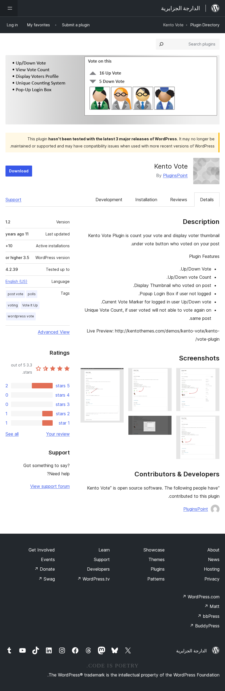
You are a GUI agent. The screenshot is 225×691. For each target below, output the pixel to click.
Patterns (156, 579)
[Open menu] (9, 8)
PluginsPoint (175, 175)
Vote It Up (30, 305)
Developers (98, 569)
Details (207, 199)
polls (32, 294)
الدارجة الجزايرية (191, 650)
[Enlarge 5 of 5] (116, 375)
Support (13, 199)
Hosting (212, 569)
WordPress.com (201, 596)
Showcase (154, 550)
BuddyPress (205, 626)
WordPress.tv (93, 579)
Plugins (158, 569)
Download (19, 171)
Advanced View (54, 332)
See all (12, 434)
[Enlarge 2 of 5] (212, 423)
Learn (104, 550)
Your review (58, 434)
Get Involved (42, 550)
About (213, 550)
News (214, 559)
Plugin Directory (205, 24)
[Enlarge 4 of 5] (164, 423)
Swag (46, 579)
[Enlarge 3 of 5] (164, 375)
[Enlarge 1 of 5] (212, 375)
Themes (156, 559)
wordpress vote (21, 316)
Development (108, 199)
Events (48, 559)
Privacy (212, 579)
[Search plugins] (161, 44)
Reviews (178, 199)
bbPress (208, 616)
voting (13, 305)
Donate (44, 569)
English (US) (16, 281)
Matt (212, 606)
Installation (146, 199)
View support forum (50, 486)
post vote (15, 294)
